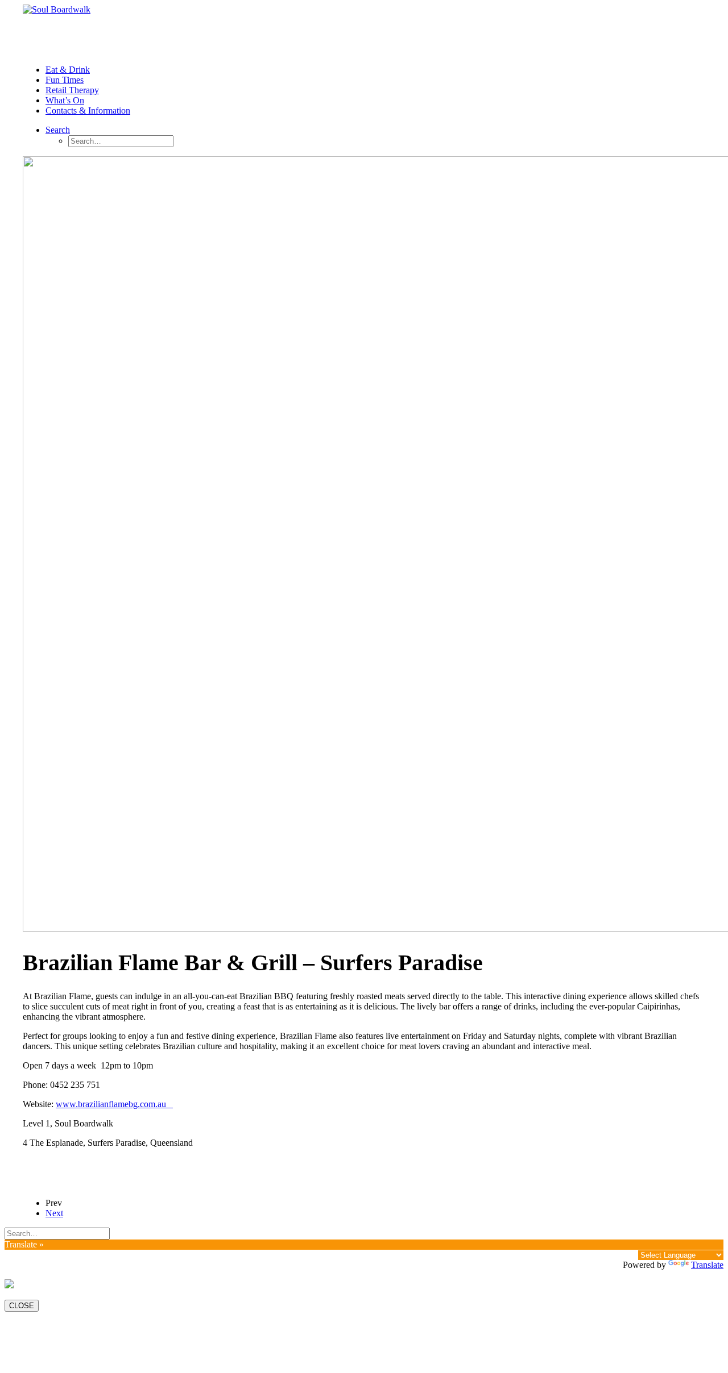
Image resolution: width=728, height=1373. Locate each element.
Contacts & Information (88, 110)
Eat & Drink (68, 69)
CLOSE (21, 1305)
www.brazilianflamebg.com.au (114, 1104)
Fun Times (65, 80)
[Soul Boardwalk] (364, 30)
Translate (707, 1265)
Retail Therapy (72, 90)
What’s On (65, 100)
